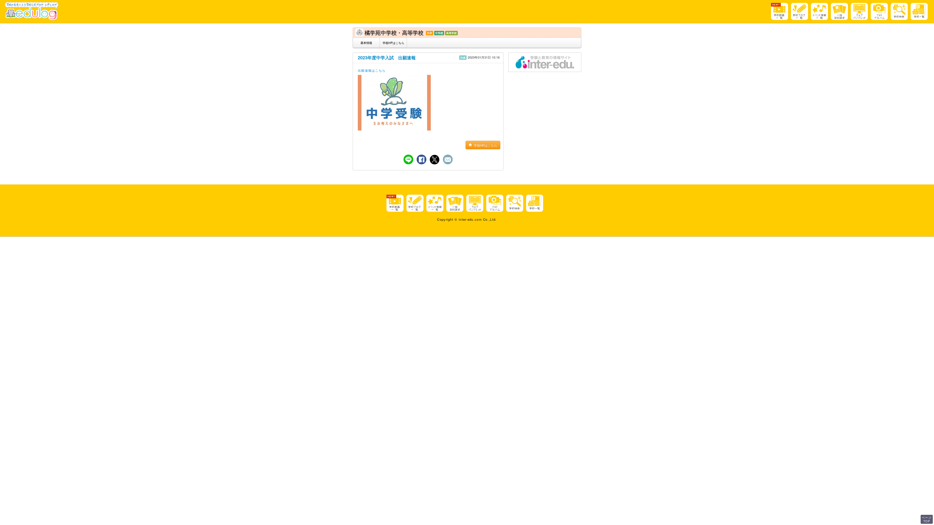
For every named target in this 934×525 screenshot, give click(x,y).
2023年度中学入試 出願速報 (387, 57)
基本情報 (366, 43)
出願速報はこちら (372, 70)
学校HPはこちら (393, 43)
